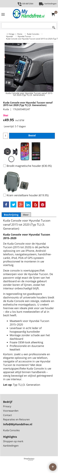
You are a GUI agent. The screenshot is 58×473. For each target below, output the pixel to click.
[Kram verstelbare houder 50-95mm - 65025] (29, 181)
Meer (26, 214)
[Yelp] (35, 204)
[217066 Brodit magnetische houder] (29, 152)
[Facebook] (6, 204)
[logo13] (28, 14)
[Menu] (3, 15)
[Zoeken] (53, 27)
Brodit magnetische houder (29, 166)
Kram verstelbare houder (27, 195)
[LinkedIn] (28, 204)
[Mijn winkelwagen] (53, 14)
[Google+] (21, 204)
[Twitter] (13, 204)
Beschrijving (11, 214)
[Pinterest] (43, 204)
